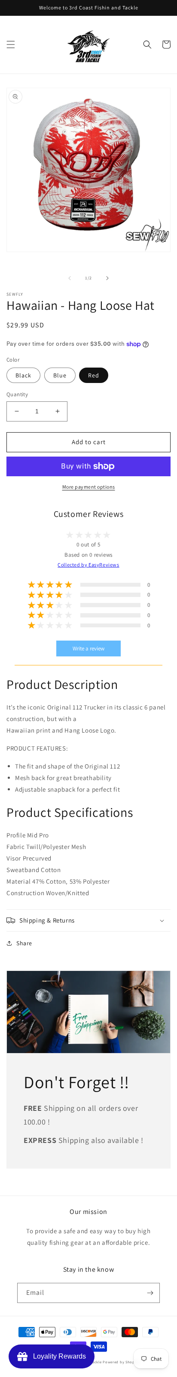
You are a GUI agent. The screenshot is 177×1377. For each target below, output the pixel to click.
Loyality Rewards (58, 1356)
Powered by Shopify (121, 1361)
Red (93, 375)
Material (18, 881)
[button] (10, 44)
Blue (60, 375)
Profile (15, 835)
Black (23, 375)
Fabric (15, 847)
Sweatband (22, 870)
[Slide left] (69, 278)
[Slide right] (107, 278)
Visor (13, 858)
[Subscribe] (149, 1293)
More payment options (88, 487)
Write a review (88, 648)
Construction (25, 893)
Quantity (17, 394)
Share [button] (24, 943)
